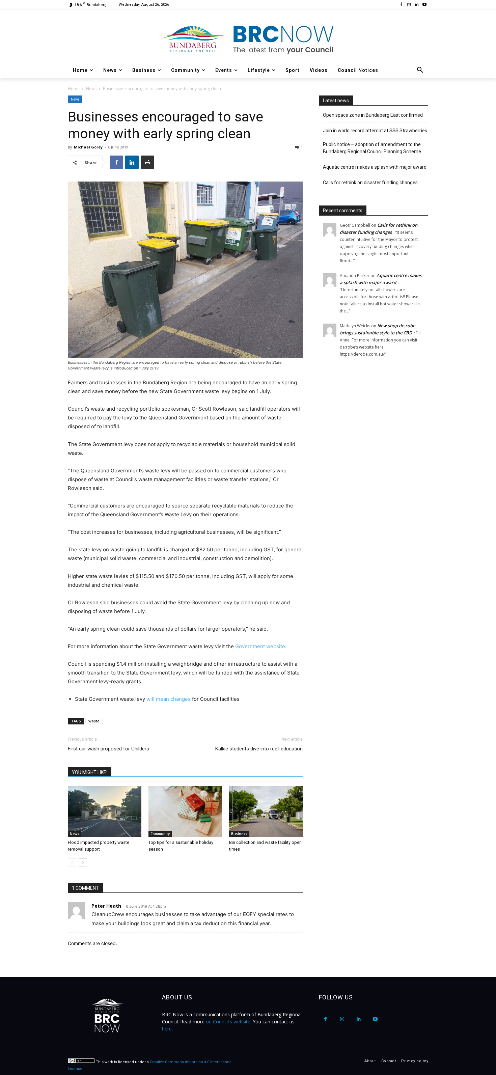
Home (74, 88)
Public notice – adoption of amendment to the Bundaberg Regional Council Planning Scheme (372, 148)
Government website (260, 646)
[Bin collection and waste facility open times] (266, 811)
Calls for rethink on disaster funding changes (370, 182)
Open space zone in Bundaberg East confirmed (373, 115)
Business (239, 833)
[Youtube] (424, 5)
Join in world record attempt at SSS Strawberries (375, 130)
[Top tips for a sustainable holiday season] (185, 811)
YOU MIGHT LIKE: (89, 772)
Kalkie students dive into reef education (259, 749)
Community (160, 833)
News (91, 88)
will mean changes (168, 699)
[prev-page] (72, 862)
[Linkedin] (416, 5)
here (167, 1028)
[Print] (147, 162)
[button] (420, 70)
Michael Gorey (88, 146)
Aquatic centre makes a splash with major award (374, 167)
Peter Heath (106, 906)
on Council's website (228, 1021)
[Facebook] (401, 5)
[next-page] (83, 862)
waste (94, 720)
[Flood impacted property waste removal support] (104, 811)
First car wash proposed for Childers (108, 749)
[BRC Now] (248, 39)
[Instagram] (409, 5)
